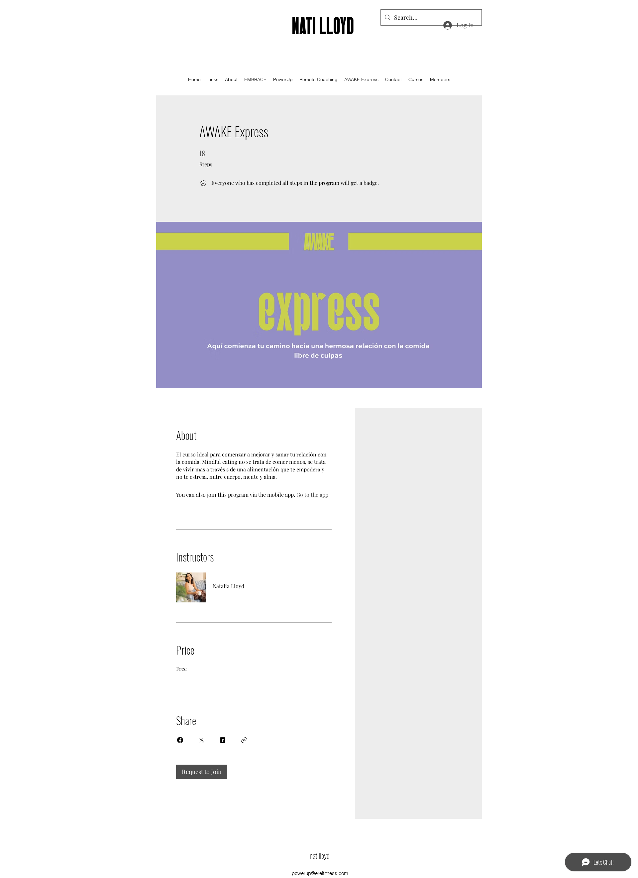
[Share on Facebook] (180, 740)
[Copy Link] (244, 740)
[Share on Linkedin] (223, 740)
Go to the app (312, 494)
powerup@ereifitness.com (320, 873)
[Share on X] (201, 740)
